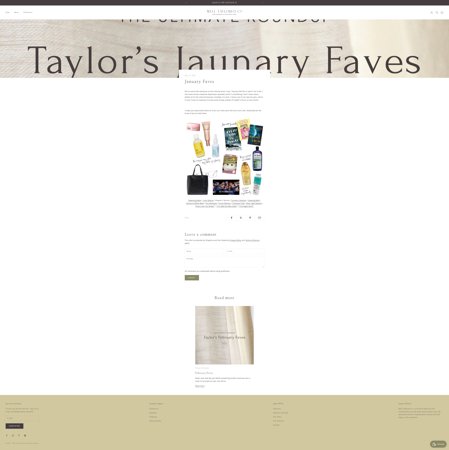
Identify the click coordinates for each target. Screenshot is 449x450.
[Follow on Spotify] (25, 435)
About (16, 12)
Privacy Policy (235, 240)
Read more (199, 386)
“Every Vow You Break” (205, 206)
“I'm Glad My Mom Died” (226, 206)
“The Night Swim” (246, 206)
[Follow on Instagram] (13, 435)
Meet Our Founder (280, 413)
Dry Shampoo (211, 203)
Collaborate (28, 12)
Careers (276, 425)
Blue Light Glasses (254, 203)
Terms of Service (252, 240)
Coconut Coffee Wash (195, 203)
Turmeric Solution (238, 200)
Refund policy (155, 421)
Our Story (277, 417)
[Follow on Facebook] (7, 435)
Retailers (153, 413)
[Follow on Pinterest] (19, 435)
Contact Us (153, 409)
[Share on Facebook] (231, 217)
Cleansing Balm (194, 200)
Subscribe (14, 426)
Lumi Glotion (208, 200)
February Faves (204, 373)
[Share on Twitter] (240, 217)
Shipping (153, 417)
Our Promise (278, 421)
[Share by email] (259, 217)
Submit (192, 278)
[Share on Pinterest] (250, 217)
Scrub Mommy (225, 203)
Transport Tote (238, 203)
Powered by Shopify (31, 443)
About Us (277, 409)
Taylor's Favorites (202, 368)
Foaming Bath (254, 200)
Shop (7, 12)
